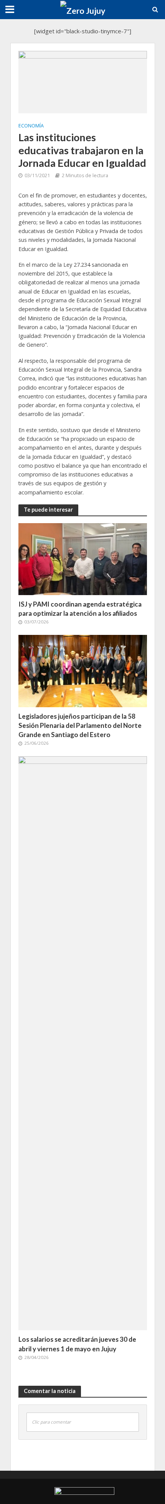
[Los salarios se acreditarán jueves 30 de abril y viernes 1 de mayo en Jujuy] (82, 1042)
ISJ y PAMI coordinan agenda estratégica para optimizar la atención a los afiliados (80, 608)
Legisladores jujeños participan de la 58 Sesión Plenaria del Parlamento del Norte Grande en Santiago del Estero (80, 725)
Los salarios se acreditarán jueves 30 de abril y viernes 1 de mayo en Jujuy (77, 1343)
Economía (31, 125)
